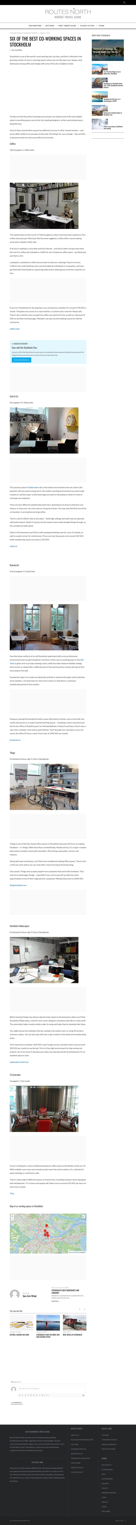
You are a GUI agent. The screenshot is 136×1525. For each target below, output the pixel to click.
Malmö (105, 1488)
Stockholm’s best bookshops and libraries (65, 1291)
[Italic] (22, 1395)
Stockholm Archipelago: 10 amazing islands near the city (105, 50)
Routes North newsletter (82, 1440)
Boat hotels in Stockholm (72, 1334)
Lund (104, 1497)
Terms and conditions (80, 1458)
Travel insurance (109, 1444)
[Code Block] (39, 1395)
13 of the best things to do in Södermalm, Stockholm (112, 73)
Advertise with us (78, 1449)
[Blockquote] (36, 1395)
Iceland (21, 1450)
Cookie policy (77, 1472)
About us (75, 1435)
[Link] (42, 1395)
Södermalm (33, 487)
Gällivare (106, 1511)
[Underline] (25, 1395)
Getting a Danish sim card (19, 1334)
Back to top (119, 1520)
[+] (47, 1395)
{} (44, 1395)
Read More (55, 1301)
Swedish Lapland (35, 1450)
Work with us (77, 1454)
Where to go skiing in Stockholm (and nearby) (113, 127)
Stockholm (34, 33)
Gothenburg (15, 1447)
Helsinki (105, 1483)
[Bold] (20, 1395)
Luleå (104, 1507)
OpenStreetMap (74, 1252)
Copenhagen (29, 1447)
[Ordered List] (31, 1395)
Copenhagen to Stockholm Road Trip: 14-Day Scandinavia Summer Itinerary (113, 85)
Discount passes (108, 1449)
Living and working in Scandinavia (20, 33)
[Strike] (28, 1395)
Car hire (105, 1435)
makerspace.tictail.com (19, 1062)
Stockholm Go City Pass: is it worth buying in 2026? (112, 100)
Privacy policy (77, 1467)
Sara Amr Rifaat (17, 50)
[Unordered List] (33, 1395)
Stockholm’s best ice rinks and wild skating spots (48, 1335)
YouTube (74, 1444)
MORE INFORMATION (21, 360)
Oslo (62, 1444)
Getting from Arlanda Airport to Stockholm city (113, 114)
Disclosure (75, 1463)
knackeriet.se (15, 740)
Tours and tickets (109, 1440)
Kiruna (105, 1502)
